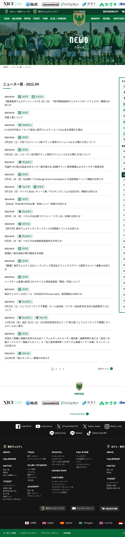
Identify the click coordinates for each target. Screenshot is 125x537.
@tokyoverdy (60, 433)
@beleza (79, 433)
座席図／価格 (111, 485)
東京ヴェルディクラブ (48, 11)
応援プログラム (81, 467)
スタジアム (31, 472)
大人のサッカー (57, 459)
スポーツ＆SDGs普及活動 (60, 461)
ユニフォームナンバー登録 (36, 459)
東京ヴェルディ (15, 446)
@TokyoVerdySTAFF (70, 426)
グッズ (78, 461)
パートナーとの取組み (59, 492)
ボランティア (32, 477)
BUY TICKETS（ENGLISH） (12, 499)
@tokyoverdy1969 (99, 433)
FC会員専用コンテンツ (84, 459)
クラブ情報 (31, 469)
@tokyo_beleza (94, 426)
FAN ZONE (82, 452)
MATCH (27, 18)
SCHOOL (106, 18)
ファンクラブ (80, 456)
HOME (5, 67)
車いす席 (6, 493)
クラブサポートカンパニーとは (62, 487)
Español (68, 522)
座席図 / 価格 (7, 488)
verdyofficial (26, 426)
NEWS (7, 18)
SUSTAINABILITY (110, 11)
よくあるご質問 (9, 533)
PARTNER (57, 477)
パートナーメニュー (59, 484)
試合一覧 (6, 470)
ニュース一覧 (16, 67)
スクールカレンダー (59, 464)
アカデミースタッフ (34, 496)
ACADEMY (95, 18)
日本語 (33, 522)
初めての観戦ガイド (10, 475)
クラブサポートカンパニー (61, 490)
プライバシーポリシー (50, 533)
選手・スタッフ (32, 456)
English (51, 522)
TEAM (45, 18)
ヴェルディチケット (85, 508)
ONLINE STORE (112, 509)
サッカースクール (58, 456)
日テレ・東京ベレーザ (20, 11)
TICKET (36, 18)
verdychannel (46, 426)
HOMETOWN (59, 470)
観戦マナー (31, 475)
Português (88, 522)
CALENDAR (17, 18)
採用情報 (67, 533)
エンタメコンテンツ (83, 464)
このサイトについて (28, 533)
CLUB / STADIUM (58, 18)
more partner (77, 414)
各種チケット (7, 496)
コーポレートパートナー (60, 481)
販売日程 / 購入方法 (9, 491)
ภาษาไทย (108, 522)
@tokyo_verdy (116, 426)
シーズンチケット (9, 485)
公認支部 (30, 480)
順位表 (5, 472)
